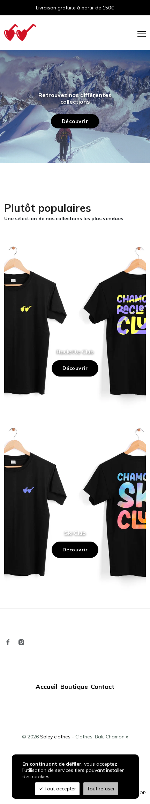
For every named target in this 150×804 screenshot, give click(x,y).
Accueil (47, 687)
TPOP (140, 792)
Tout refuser (101, 789)
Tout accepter (59, 789)
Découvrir (75, 368)
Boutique (74, 687)
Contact (102, 687)
